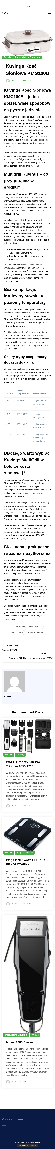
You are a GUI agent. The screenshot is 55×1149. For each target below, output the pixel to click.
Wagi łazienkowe (25, 853)
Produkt (7, 57)
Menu (5, 13)
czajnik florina (16, 632)
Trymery (20, 755)
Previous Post (12, 646)
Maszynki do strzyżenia (16, 1035)
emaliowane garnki (36, 632)
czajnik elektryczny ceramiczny (28, 627)
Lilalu (27, 6)
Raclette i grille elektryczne (27, 57)
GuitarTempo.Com (31, 1145)
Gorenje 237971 (9, 650)
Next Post (45, 654)
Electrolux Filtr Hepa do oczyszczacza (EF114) (31, 658)
